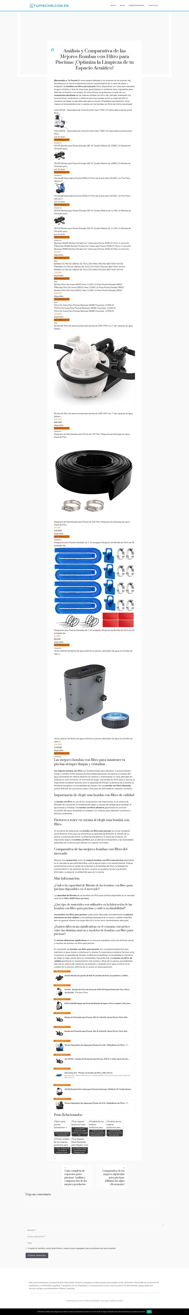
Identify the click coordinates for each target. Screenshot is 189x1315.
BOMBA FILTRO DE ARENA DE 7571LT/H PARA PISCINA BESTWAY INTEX (88, 263)
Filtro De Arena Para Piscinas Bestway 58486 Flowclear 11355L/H (84, 305)
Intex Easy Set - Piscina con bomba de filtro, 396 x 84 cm (88, 1073)
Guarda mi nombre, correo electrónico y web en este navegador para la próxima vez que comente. (72, 1248)
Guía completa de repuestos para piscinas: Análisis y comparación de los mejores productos (75, 1177)
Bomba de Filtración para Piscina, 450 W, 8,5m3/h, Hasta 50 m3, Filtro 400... (96, 1031)
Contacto (153, 5)
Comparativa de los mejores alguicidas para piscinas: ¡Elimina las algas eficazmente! (113, 1177)
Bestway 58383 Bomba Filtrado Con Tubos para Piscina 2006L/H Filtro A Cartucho (91, 243)
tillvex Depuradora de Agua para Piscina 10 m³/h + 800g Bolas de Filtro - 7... (97, 1045)
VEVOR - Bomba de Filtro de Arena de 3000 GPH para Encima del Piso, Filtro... (97, 989)
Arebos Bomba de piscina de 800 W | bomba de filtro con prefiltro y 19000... (97, 976)
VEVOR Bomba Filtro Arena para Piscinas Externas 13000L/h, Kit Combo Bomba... (99, 1089)
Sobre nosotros (136, 5)
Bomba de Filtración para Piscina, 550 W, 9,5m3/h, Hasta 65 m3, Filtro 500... (96, 1017)
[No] (186, 1312)
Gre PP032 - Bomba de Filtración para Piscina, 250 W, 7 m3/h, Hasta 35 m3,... (97, 1059)
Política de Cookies (116, 1301)
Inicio (113, 5)
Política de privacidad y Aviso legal (96, 1301)
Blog (122, 5)
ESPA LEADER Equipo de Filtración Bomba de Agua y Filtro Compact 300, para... (98, 1003)
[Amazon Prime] (81, 992)
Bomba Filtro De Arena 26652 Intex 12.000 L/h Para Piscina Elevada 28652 (88, 284)
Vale (149, 1311)
